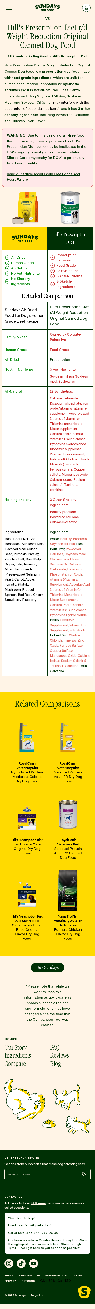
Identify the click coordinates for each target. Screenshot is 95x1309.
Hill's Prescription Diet (70, 56)
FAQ (54, 1048)
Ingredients (17, 1056)
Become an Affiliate (51, 1275)
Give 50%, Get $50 (55, 1280)
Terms (77, 1275)
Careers (25, 1275)
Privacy (10, 1281)
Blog (55, 1064)
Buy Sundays (47, 967)
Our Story (15, 1048)
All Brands (16, 56)
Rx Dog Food (38, 56)
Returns (28, 1281)
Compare (15, 1064)
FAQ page (38, 1203)
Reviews (59, 1056)
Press (9, 1275)
